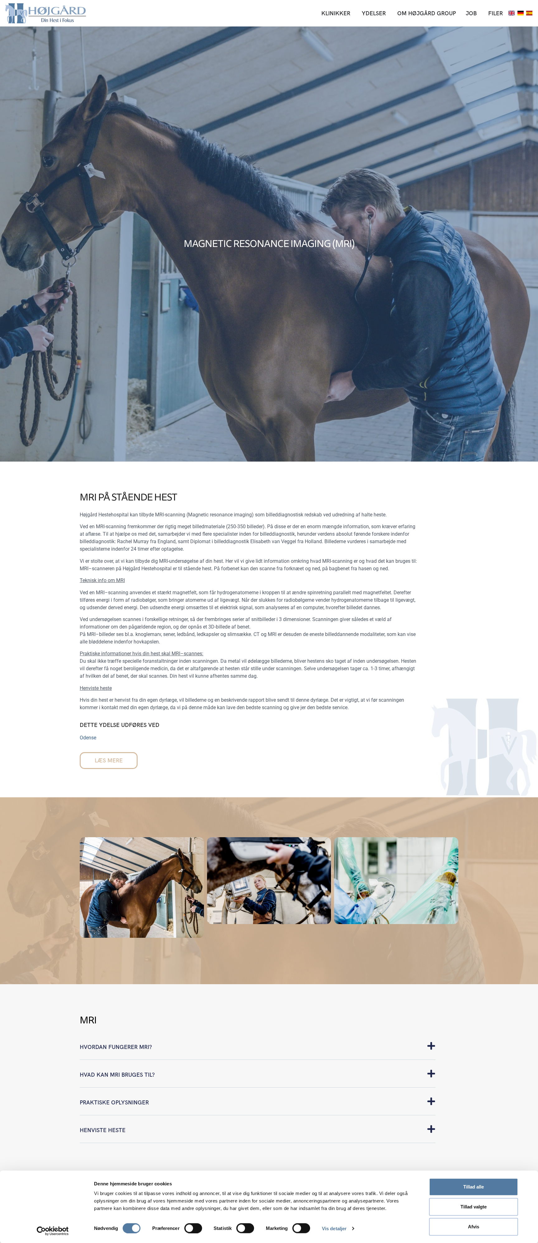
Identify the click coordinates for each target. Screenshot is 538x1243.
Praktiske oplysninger (114, 1102)
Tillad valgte (473, 1206)
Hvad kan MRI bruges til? (117, 1074)
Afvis (473, 1226)
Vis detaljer (334, 1228)
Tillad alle (473, 1186)
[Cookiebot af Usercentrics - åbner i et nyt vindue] (53, 1231)
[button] (258, 1050)
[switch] (193, 1228)
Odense (88, 738)
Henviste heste (102, 1130)
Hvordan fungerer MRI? (116, 1047)
